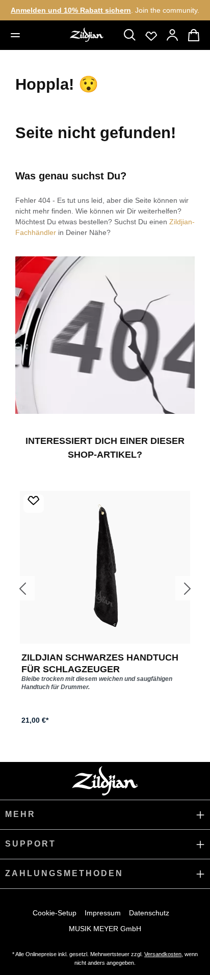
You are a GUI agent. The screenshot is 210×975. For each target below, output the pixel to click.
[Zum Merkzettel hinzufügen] (33, 503)
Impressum (103, 913)
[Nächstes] (187, 588)
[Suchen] (130, 35)
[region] (105, 588)
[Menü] (16, 35)
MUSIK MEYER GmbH (105, 929)
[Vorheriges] (22, 588)
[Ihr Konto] (172, 35)
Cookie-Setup (54, 913)
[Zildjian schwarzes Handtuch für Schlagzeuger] (105, 567)
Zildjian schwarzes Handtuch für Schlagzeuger (99, 663)
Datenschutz (149, 913)
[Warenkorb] (194, 35)
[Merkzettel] (151, 35)
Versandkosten (162, 954)
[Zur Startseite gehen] (86, 35)
